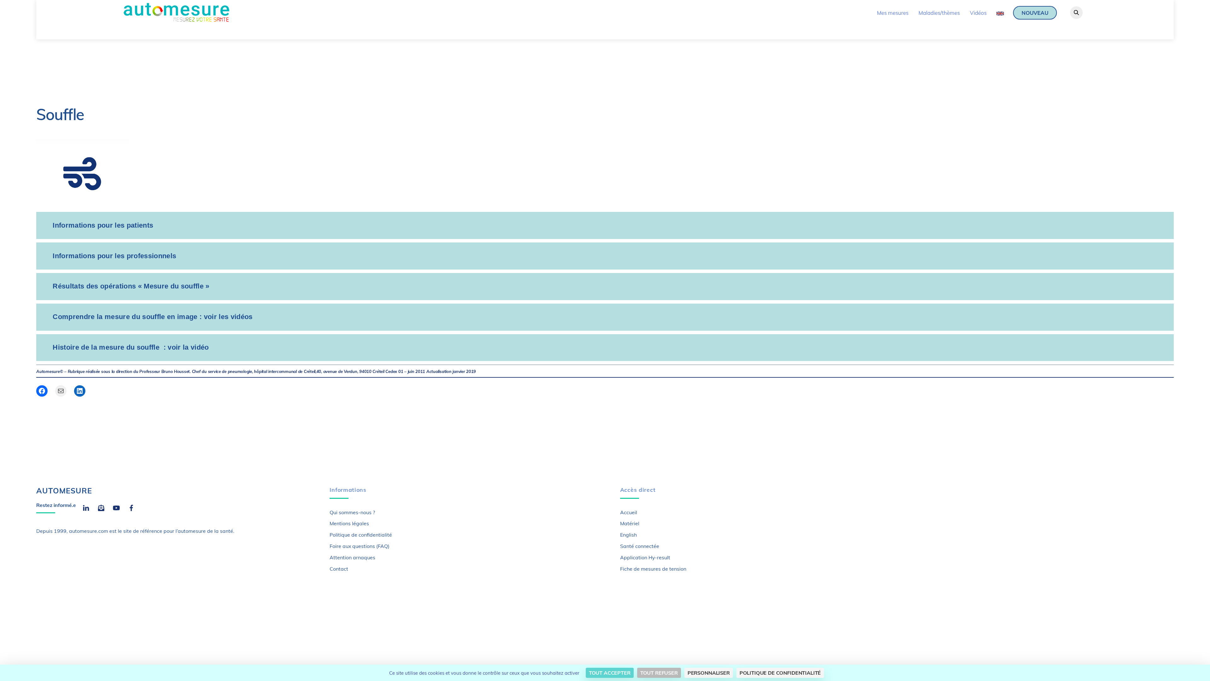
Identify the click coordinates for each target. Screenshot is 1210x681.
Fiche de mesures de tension (653, 569)
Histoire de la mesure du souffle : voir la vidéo (131, 347)
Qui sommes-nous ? (352, 512)
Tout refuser (659, 673)
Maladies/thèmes (939, 12)
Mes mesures (892, 12)
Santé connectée (639, 546)
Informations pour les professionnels (114, 256)
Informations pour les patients (103, 225)
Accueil (628, 512)
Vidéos (978, 12)
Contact (339, 569)
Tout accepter (610, 673)
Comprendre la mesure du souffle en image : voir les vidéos (152, 317)
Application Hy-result (645, 557)
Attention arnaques (352, 557)
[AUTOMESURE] (176, 20)
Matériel (629, 523)
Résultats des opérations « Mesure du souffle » (131, 286)
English (628, 535)
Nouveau (1035, 12)
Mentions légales (349, 523)
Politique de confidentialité (361, 535)
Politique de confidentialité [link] (780, 673)
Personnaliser (709, 673)
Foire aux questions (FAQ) (359, 546)
